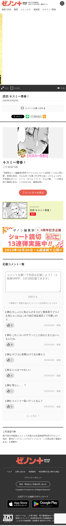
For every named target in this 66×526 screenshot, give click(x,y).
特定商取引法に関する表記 (49, 472)
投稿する (33, 296)
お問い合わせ (20, 472)
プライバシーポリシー (33, 478)
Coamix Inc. (29, 490)
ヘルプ (9, 472)
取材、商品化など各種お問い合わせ (33, 484)
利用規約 (32, 472)
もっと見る (32, 416)
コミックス (26, 9)
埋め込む (37, 117)
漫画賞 (37, 9)
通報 (59, 325)
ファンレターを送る (33, 192)
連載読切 (6, 9)
